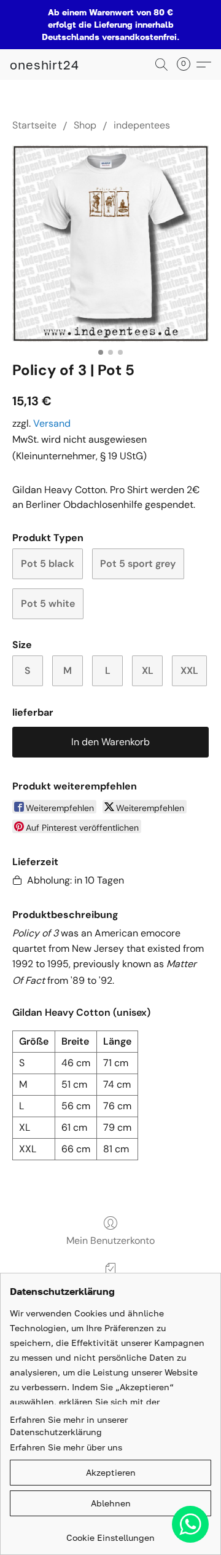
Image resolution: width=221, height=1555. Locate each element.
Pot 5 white (48, 603)
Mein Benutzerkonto (110, 1240)
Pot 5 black (47, 563)
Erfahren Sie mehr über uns (66, 1447)
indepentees (142, 125)
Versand (52, 423)
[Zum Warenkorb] (187, 64)
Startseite (34, 125)
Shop (85, 125)
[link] (110, 1533)
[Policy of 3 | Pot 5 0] (110, 243)
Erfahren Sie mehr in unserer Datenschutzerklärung (69, 1425)
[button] (44, 64)
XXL (189, 670)
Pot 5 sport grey (138, 563)
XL (147, 670)
